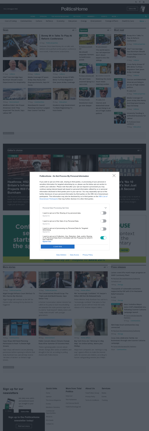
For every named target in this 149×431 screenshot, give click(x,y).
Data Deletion (61, 255)
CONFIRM (57, 246)
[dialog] (74, 215)
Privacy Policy (88, 255)
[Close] (115, 176)
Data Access (74, 255)
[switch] (103, 213)
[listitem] (74, 208)
